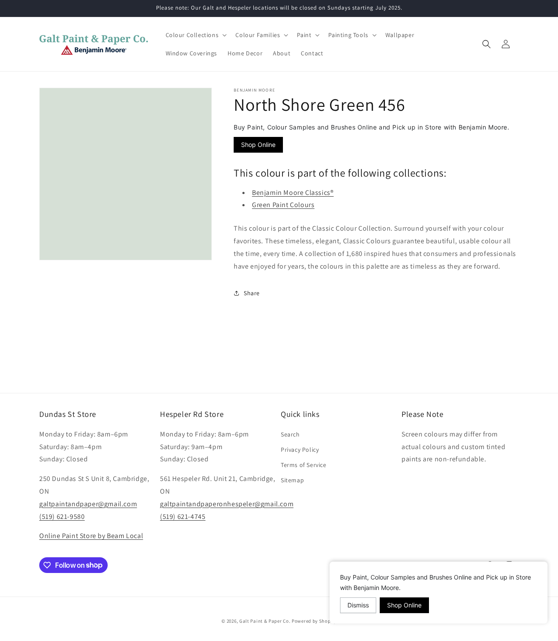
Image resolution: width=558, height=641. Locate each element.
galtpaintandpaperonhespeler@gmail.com (226, 503)
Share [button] (252, 293)
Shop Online (258, 144)
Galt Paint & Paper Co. (264, 621)
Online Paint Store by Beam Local (91, 535)
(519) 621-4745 (182, 516)
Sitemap (292, 480)
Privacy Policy (300, 449)
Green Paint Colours (283, 204)
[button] (195, 35)
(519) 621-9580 (62, 516)
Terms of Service (304, 465)
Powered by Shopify (314, 621)
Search (290, 434)
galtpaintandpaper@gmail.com (88, 503)
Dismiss (358, 605)
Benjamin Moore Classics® (292, 192)
